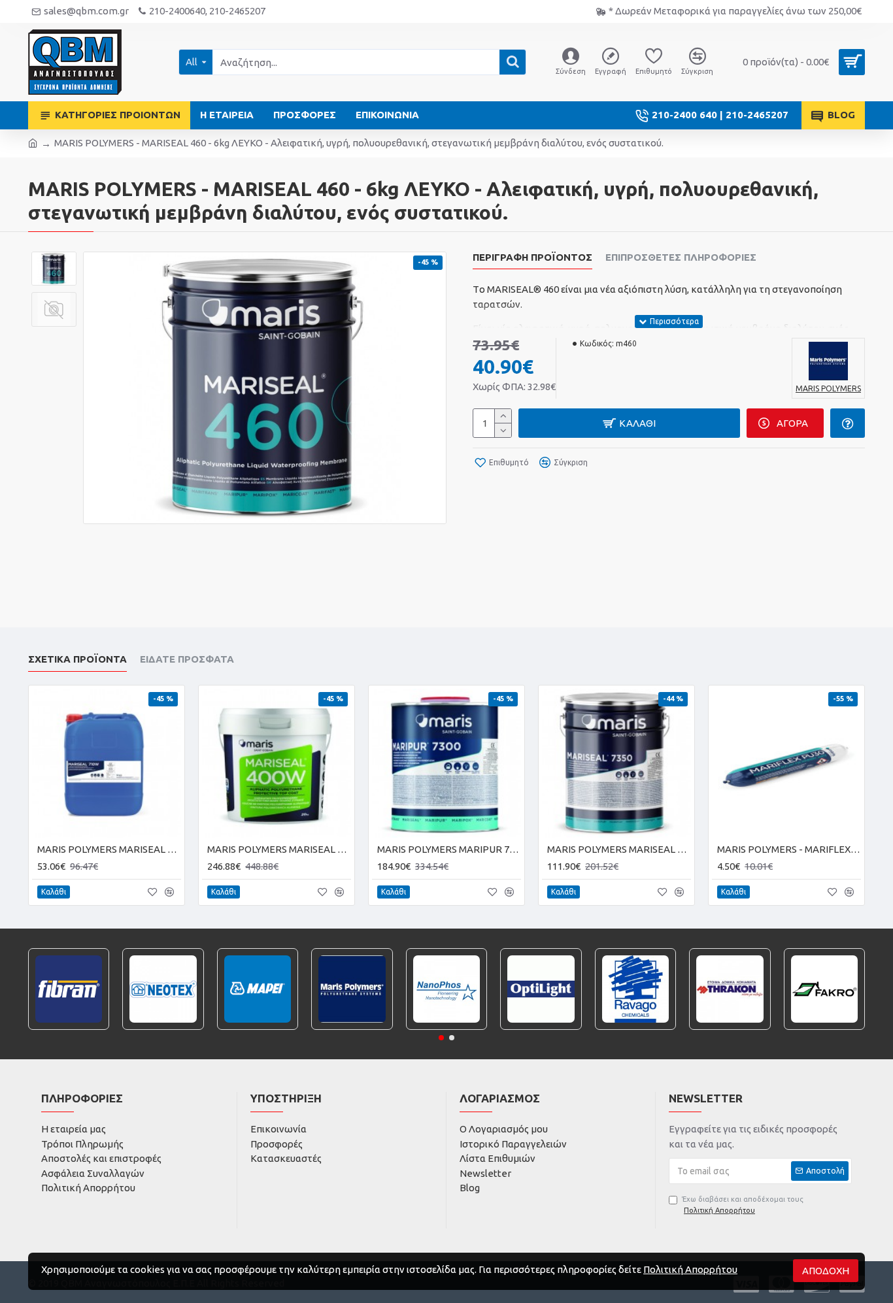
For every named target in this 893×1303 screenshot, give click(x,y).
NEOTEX (163, 1028)
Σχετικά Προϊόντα (77, 659)
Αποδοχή (825, 1270)
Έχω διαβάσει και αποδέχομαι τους (742, 1204)
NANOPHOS (446, 1028)
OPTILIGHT (541, 1028)
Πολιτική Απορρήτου (690, 1269)
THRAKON (730, 1028)
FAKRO (824, 1028)
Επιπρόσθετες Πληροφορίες (680, 257)
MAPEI (257, 1028)
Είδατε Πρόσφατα (187, 659)
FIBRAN (69, 1028)
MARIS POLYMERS (352, 1028)
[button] (441, 1037)
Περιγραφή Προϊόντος (532, 257)
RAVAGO (635, 1028)
